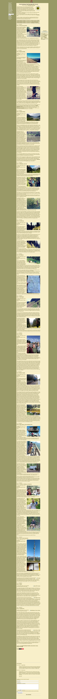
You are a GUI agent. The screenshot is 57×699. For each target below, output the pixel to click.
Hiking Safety (10, 9)
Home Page (44, 34)
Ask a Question (28, 694)
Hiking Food (10, 7)
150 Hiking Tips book (31, 5)
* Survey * (9, 3)
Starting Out (10, 5)
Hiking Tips (10, 11)
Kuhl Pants (45, 35)
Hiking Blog (10, 4)
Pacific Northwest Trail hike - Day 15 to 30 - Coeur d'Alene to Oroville (28, 21)
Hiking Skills (10, 8)
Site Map (9, 19)
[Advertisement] (44, 16)
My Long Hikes (10, 12)
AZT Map (45, 37)
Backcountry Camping (20, 107)
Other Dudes (10, 18)
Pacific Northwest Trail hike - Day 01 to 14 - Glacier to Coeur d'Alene (28, 20)
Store (9, 13)
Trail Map (37, 14)
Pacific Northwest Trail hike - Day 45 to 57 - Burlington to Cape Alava (28, 22)
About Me (9, 17)
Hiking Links (10, 16)
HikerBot (38, 159)
